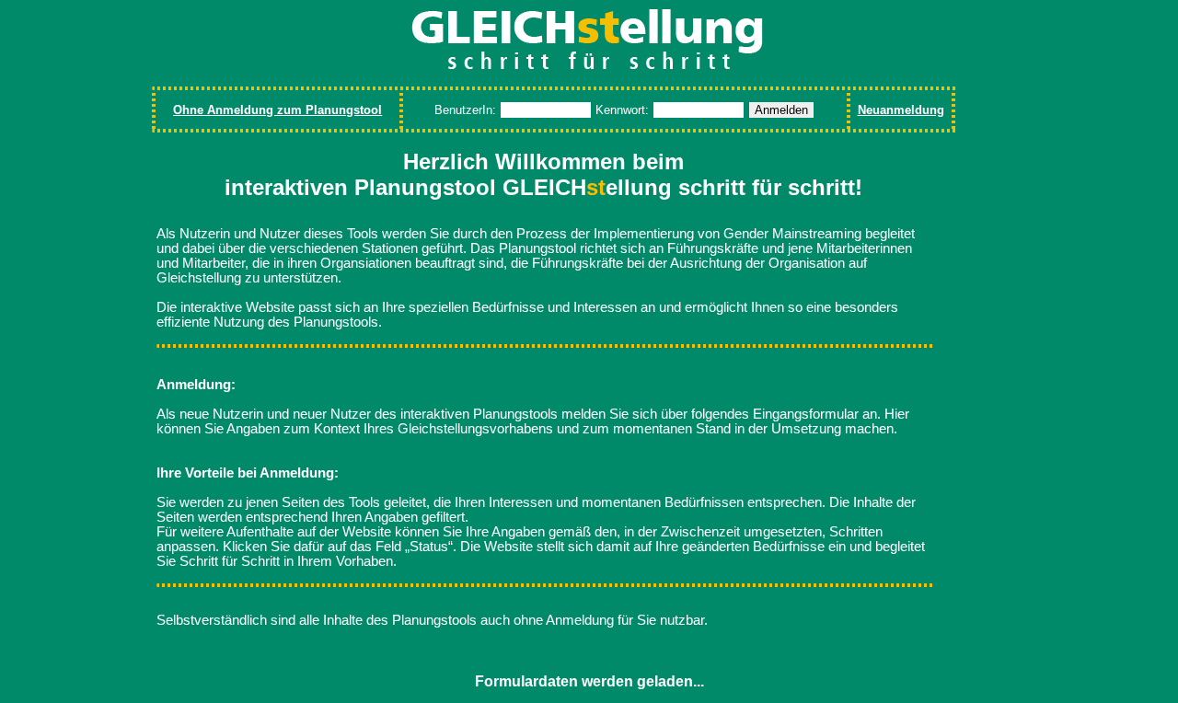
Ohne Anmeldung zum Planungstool (277, 110)
